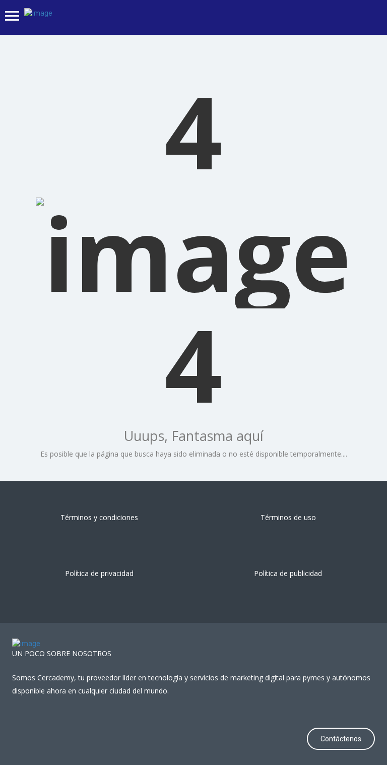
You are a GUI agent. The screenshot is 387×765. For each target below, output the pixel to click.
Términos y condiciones (99, 517)
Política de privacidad (99, 573)
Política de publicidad (288, 573)
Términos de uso (288, 517)
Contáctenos (340, 739)
